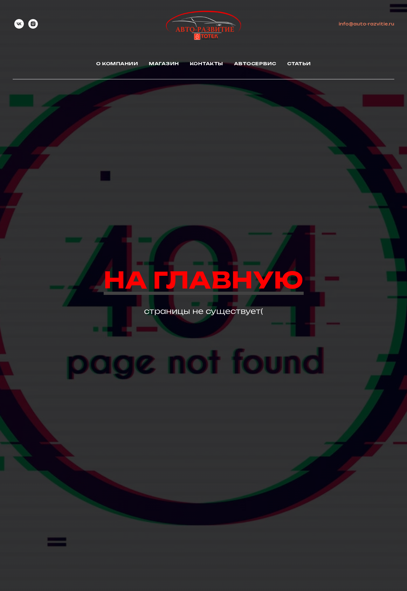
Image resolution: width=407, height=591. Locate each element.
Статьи (299, 63)
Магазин (164, 63)
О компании (117, 63)
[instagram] (33, 24)
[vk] (19, 24)
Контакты (206, 63)
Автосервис (255, 63)
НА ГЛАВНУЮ (204, 280)
